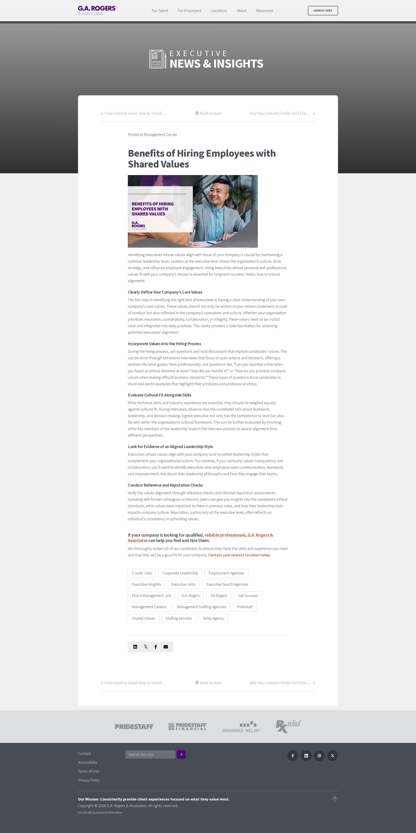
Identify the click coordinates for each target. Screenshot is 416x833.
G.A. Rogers (191, 595)
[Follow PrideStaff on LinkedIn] (306, 759)
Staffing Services (179, 618)
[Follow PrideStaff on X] (332, 759)
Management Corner (160, 134)
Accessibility (87, 762)
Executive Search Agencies (227, 584)
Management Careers (149, 606)
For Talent (160, 10)
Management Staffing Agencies (201, 606)
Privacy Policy (89, 780)
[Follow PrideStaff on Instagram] (319, 759)
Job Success (248, 595)
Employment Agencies (226, 572)
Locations (219, 10)
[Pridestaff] (97, 10)
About (242, 10)
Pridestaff (244, 606)
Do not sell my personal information (100, 812)
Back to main (210, 113)
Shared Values (143, 618)
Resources (264, 10)
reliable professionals (225, 535)
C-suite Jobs (142, 572)
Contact (84, 753)
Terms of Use (88, 771)
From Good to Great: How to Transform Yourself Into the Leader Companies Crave (135, 113)
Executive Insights (146, 584)
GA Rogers (219, 595)
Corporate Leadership (180, 572)
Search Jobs (323, 10)
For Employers (190, 10)
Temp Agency (213, 618)
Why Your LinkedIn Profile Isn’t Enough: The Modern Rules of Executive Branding (280, 113)
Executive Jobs (183, 584)
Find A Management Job (151, 595)
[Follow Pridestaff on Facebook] (292, 759)
